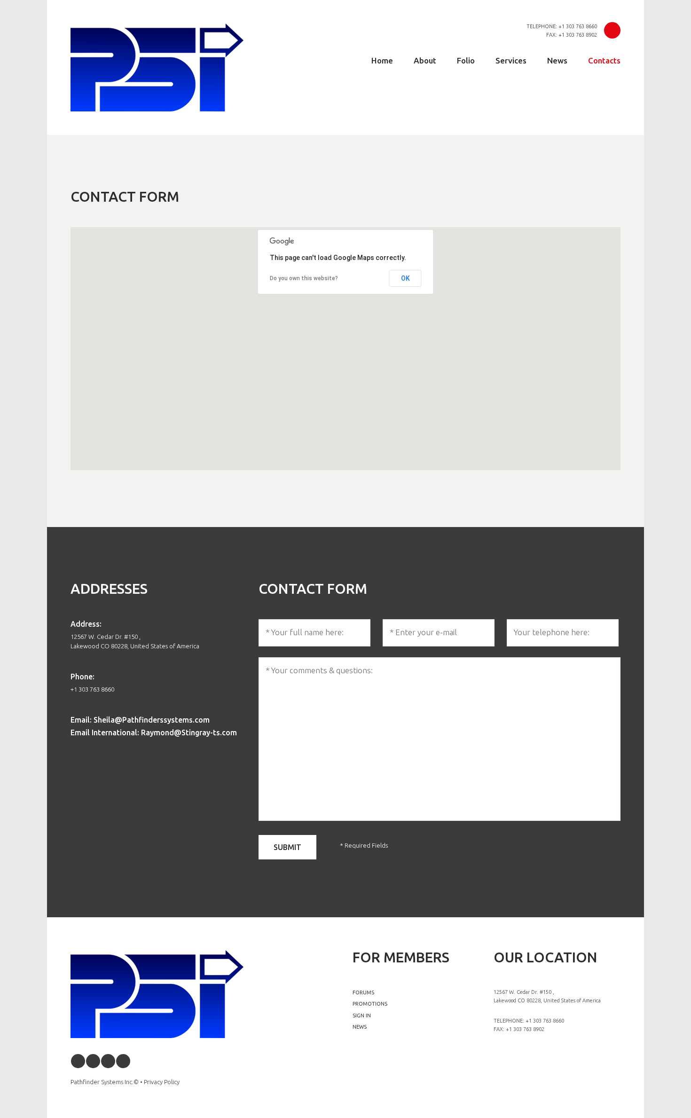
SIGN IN (362, 1015)
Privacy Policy (162, 1082)
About (425, 60)
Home (382, 60)
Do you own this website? (304, 278)
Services (510, 60)
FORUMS (363, 992)
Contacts (604, 60)
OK (405, 278)
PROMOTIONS (370, 1004)
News (557, 60)
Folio (466, 60)
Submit (287, 847)
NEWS (360, 1027)
